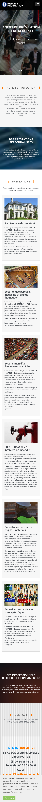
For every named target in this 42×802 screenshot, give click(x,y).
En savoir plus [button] (16, 792)
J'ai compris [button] (9, 798)
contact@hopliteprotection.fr (21, 774)
